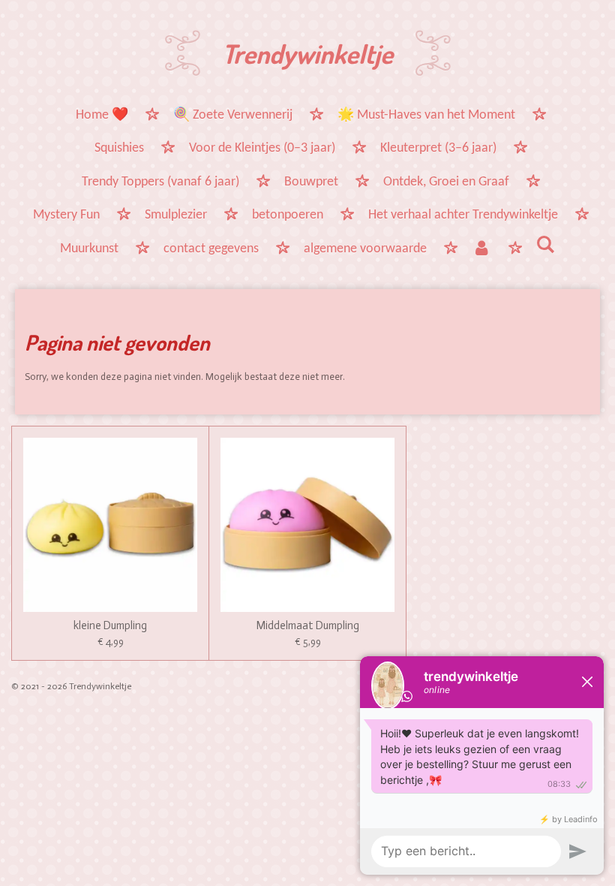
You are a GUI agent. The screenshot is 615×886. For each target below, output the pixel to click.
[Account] (481, 250)
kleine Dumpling (110, 625)
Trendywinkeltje (307, 53)
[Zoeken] (546, 247)
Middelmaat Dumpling (307, 625)
